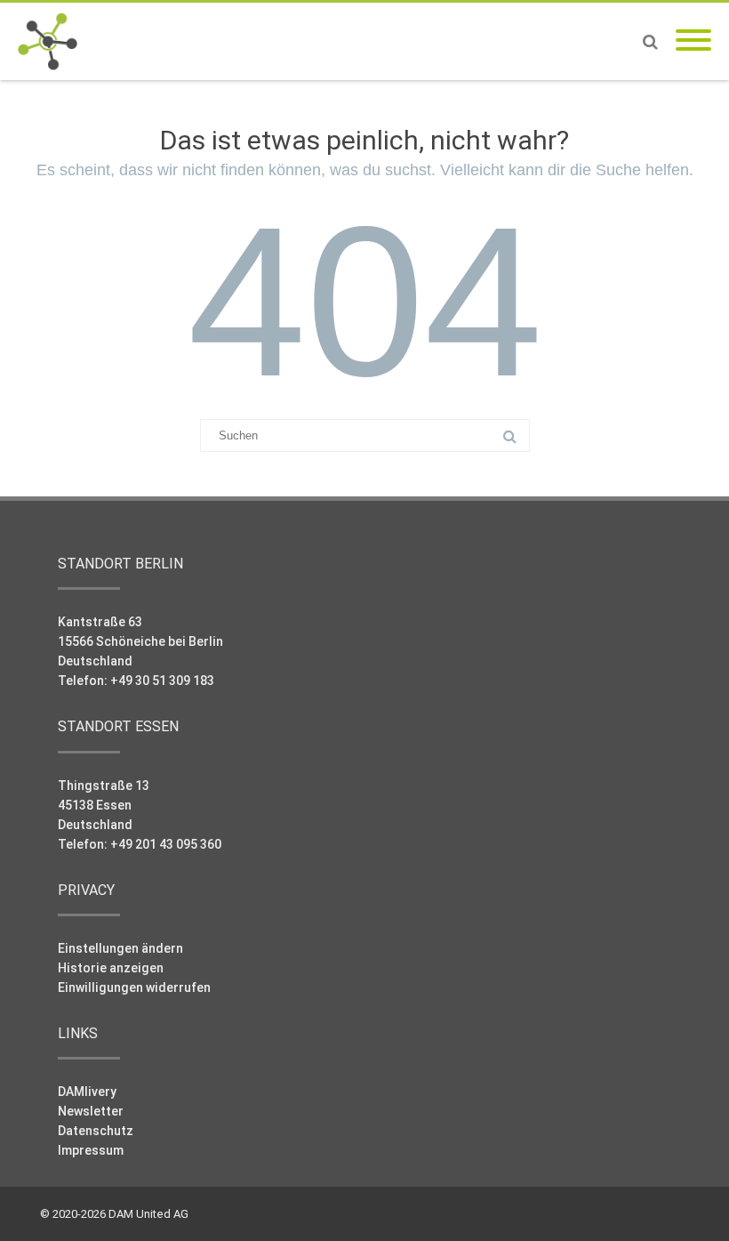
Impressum (91, 1150)
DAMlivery (87, 1091)
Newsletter (91, 1111)
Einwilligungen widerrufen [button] (134, 987)
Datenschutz (95, 1131)
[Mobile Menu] (693, 41)
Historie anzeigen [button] (111, 968)
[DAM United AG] (52, 41)
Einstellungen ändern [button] (120, 948)
